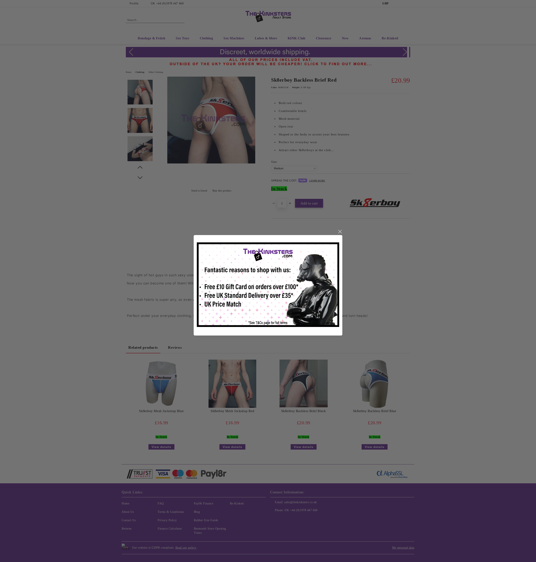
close (339, 231)
